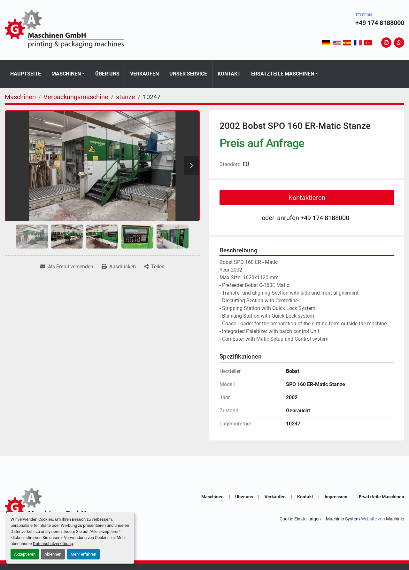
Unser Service (188, 74)
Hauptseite (25, 74)
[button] (68, 74)
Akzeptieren (24, 554)
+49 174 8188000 (379, 23)
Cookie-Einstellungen (300, 518)
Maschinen (66, 74)
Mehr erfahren (83, 554)
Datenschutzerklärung (53, 543)
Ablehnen (52, 554)
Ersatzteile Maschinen (282, 74)
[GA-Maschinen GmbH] (69, 508)
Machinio (395, 518)
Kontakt (229, 74)
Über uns (107, 74)
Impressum (336, 496)
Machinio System (343, 518)
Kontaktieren (307, 198)
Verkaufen (144, 74)
